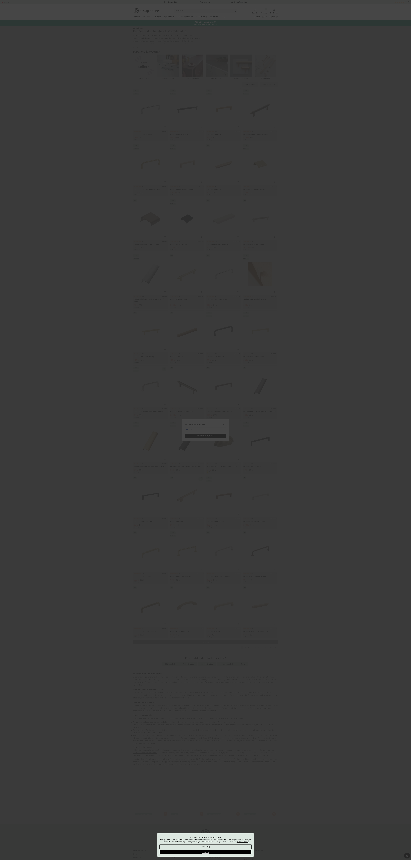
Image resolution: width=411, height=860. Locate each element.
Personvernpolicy (243, 842)
